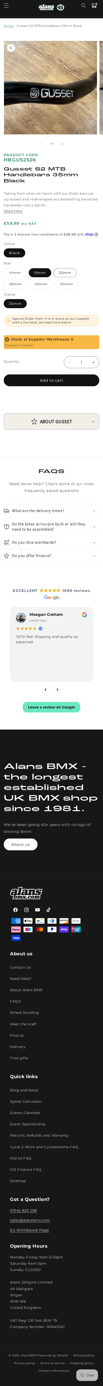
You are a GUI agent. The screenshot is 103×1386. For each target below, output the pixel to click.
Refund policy (83, 1355)
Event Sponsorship (27, 1124)
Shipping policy (82, 1363)
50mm (44, 285)
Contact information (54, 1370)
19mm (40, 272)
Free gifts (19, 1058)
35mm (15, 303)
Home (9, 26)
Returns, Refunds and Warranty (39, 1135)
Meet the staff (23, 1024)
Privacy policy (24, 1363)
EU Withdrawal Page (29, 1230)
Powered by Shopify (53, 1355)
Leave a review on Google (51, 707)
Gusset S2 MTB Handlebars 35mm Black (49, 26)
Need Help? (21, 978)
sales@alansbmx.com (30, 1220)
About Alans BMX (26, 990)
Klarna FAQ (21, 1158)
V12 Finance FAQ (26, 1169)
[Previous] (45, 689)
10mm (17, 273)
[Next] (57, 689)
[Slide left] (40, 143)
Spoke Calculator (26, 1101)
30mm (65, 272)
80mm (69, 285)
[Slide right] (62, 143)
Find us (17, 1035)
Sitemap (18, 1181)
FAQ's (15, 1001)
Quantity (11, 361)
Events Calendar (25, 1113)
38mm (18, 285)
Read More (13, 211)
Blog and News (24, 1090)
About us (20, 844)
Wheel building (24, 1012)
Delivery (18, 1046)
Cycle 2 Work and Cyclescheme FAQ (44, 1147)
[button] (6, 5)
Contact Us (20, 967)
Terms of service (52, 1363)
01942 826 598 (23, 1210)
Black (14, 253)
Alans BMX (29, 1355)
